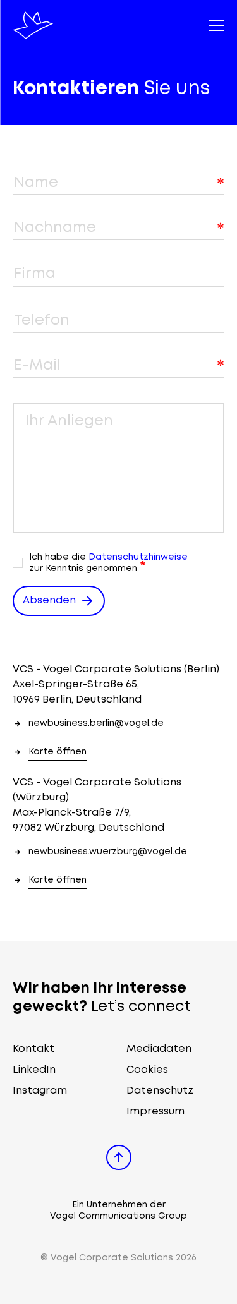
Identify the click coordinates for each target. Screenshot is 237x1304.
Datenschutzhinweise (138, 557)
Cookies (147, 1070)
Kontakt (33, 1049)
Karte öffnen (57, 752)
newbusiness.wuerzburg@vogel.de (107, 851)
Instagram (40, 1091)
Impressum (155, 1111)
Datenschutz (159, 1091)
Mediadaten (158, 1049)
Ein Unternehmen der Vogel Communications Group (118, 1210)
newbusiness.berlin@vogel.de (96, 723)
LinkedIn (34, 1070)
